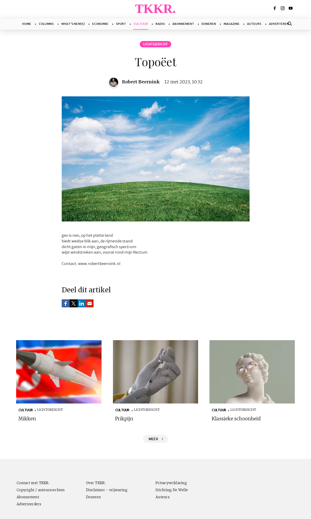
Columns (46, 24)
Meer (153, 439)
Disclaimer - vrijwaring (106, 490)
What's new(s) (73, 24)
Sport (121, 24)
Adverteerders (29, 504)
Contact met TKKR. (33, 483)
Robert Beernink (141, 82)
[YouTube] (291, 8)
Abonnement (183, 24)
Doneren (208, 24)
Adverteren (279, 24)
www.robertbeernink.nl (99, 263)
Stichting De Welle (172, 490)
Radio (160, 24)
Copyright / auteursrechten (41, 490)
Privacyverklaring (171, 483)
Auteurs (254, 24)
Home (26, 24)
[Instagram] (283, 8)
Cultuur (140, 24)
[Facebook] (275, 8)
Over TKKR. (96, 483)
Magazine (232, 24)
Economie (100, 24)
